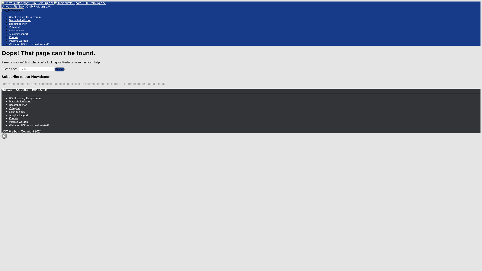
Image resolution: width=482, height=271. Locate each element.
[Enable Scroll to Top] (4, 136)
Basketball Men (18, 23)
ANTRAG (7, 90)
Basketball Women (20, 20)
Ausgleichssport (18, 33)
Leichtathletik (17, 30)
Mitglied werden (18, 40)
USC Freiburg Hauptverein (25, 16)
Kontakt (13, 37)
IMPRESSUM (39, 90)
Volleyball (14, 27)
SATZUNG (22, 90)
